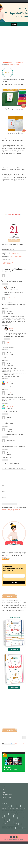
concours (20, 812)
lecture (6, 820)
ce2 (11, 810)
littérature (12, 820)
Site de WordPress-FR (6, 797)
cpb (3, 814)
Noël (9, 824)
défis (19, 814)
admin (11, 328)
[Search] (24, 737)
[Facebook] (11, 837)
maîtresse (20, 822)
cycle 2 (11, 814)
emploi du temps (9, 816)
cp (23, 812)
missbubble (17, 64)
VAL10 (9, 392)
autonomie (4, 808)
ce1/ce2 (7, 810)
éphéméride (9, 255)
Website (4, 497)
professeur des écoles (12, 825)
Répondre (4, 284)
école (24, 827)
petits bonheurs (22, 255)
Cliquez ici (4, 557)
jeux (3, 820)
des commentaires (7, 794)
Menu (14, 24)
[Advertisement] (14, 46)
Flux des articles (6, 792)
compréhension (12, 812)
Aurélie (9, 275)
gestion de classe (15, 253)
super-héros (18, 827)
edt (23, 814)
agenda (9, 806)
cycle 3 (15, 814)
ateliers (18, 806)
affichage (4, 806)
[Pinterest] (14, 837)
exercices (17, 816)
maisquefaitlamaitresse (7, 822)
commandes (5, 812)
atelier (14, 806)
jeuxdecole (10, 406)
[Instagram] (17, 837)
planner (4, 825)
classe (14, 810)
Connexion (4, 789)
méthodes (4, 824)
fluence (14, 818)
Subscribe (14, 582)
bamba (8, 342)
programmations (6, 827)
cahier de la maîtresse (13, 808)
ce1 (3, 810)
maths (15, 822)
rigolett (9, 382)
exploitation (22, 816)
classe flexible (20, 810)
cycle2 (6, 814)
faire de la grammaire (7, 818)
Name (3, 485)
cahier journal (23, 808)
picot (20, 824)
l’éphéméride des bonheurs (16, 256)
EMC (3, 816)
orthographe (14, 824)
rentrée (12, 827)
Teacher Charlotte (12, 298)
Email (3, 491)
